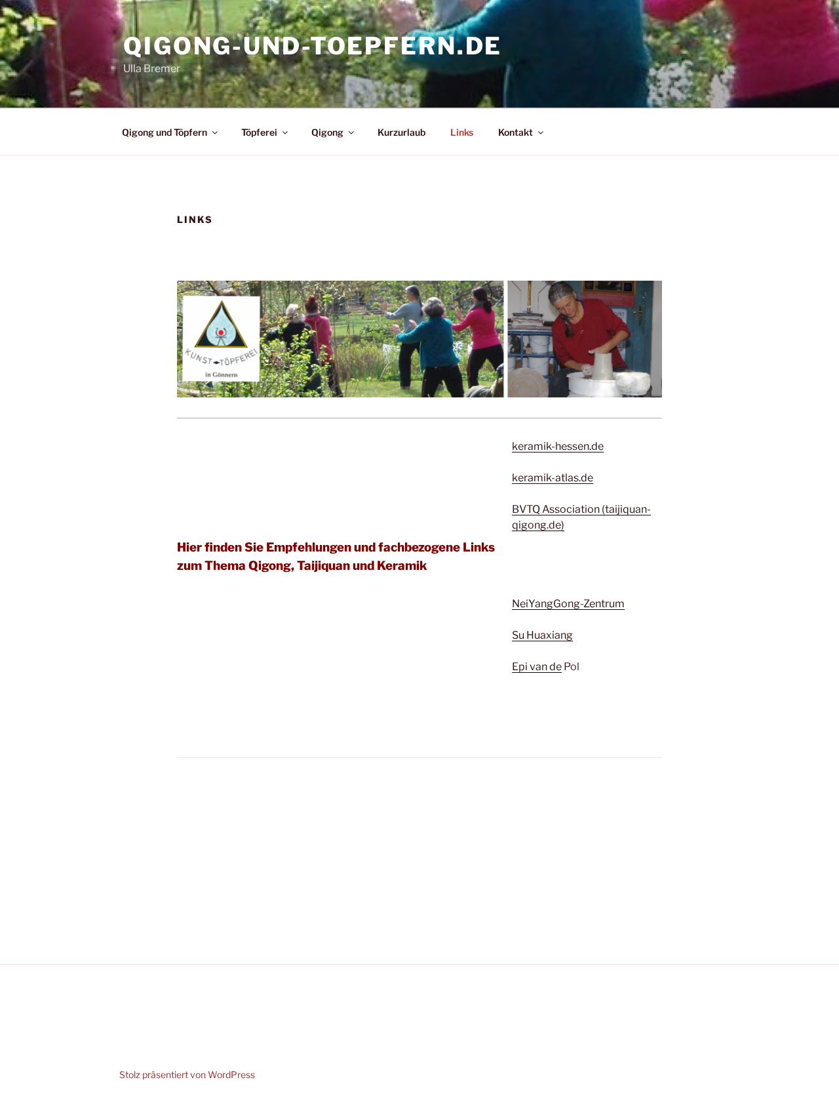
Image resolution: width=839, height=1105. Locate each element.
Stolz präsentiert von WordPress (187, 1074)
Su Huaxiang (542, 635)
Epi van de (537, 666)
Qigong (327, 132)
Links (461, 132)
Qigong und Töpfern (164, 132)
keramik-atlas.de (552, 478)
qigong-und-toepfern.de (312, 45)
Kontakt (515, 132)
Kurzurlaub (401, 132)
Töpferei (259, 132)
